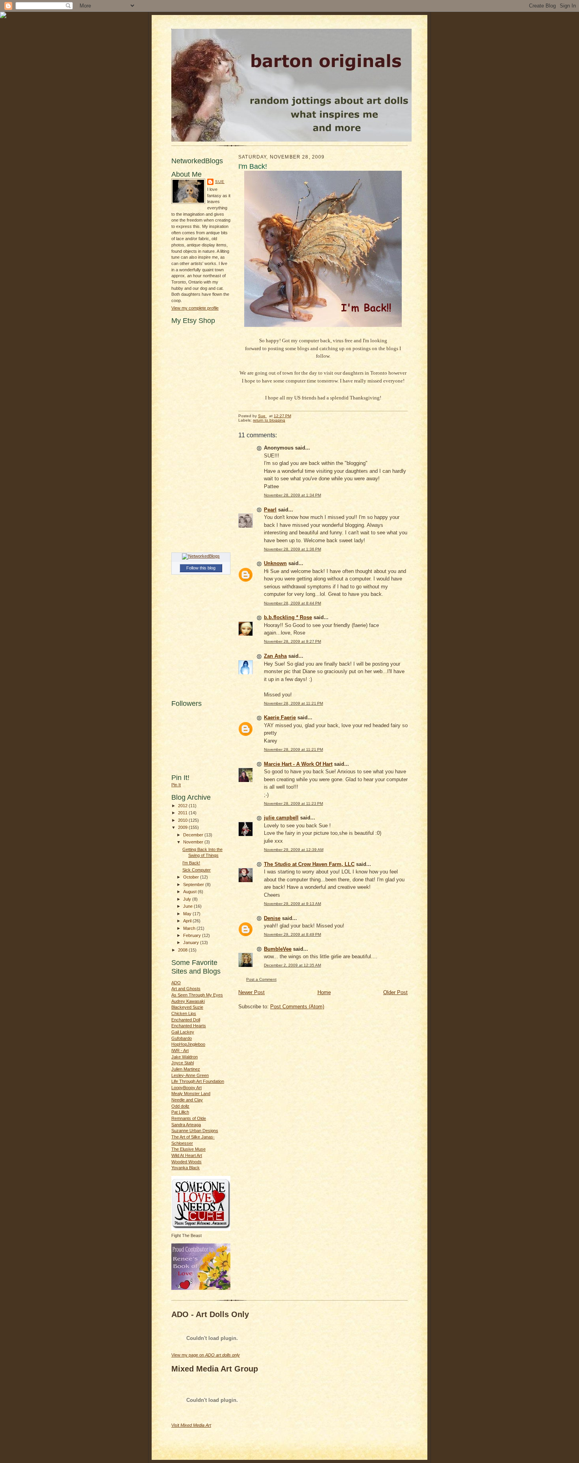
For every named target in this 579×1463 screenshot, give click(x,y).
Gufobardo (181, 1038)
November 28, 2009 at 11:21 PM (293, 703)
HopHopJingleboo (188, 1044)
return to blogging (269, 420)
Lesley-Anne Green (190, 1075)
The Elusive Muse (188, 1149)
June (188, 906)
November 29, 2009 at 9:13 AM (292, 903)
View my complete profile (195, 308)
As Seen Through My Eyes (197, 995)
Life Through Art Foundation (197, 1081)
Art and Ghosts (185, 988)
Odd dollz (180, 1106)
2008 (183, 950)
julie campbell (281, 818)
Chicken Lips (183, 1013)
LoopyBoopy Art (186, 1087)
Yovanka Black (185, 1167)
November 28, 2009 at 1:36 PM (292, 549)
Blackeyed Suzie (187, 1007)
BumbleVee (277, 949)
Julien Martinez (185, 1069)
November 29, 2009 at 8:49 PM (292, 934)
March (190, 928)
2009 (183, 827)
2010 (183, 820)
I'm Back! (191, 862)
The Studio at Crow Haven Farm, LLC (309, 864)
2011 (183, 812)
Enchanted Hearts (188, 1025)
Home (324, 992)
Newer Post (251, 992)
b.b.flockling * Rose (288, 617)
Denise (272, 918)
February (192, 935)
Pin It (176, 784)
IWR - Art (180, 1050)
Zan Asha (275, 656)
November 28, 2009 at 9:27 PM (292, 641)
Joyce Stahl (182, 1062)
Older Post (395, 992)
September (194, 884)
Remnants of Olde (188, 1118)
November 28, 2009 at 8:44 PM (292, 603)
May (188, 913)
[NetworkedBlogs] (201, 556)
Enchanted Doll (185, 1019)
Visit (191, 1425)
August (190, 891)
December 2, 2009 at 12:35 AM (292, 965)
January (191, 942)
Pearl (270, 510)
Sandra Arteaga (186, 1124)
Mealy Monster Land (190, 1093)
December (193, 834)
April (188, 920)
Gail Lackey (182, 1032)
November (193, 842)
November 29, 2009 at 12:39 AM (293, 849)
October (191, 877)
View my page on (205, 1355)
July (187, 899)
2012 (183, 805)
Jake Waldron (184, 1056)
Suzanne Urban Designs (194, 1130)
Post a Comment (261, 979)
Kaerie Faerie (280, 717)
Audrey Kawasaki (188, 1001)
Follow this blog (200, 567)
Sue (220, 181)
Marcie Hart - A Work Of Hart (298, 764)
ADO (176, 982)
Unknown (275, 563)
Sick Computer (196, 870)
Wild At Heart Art (186, 1155)
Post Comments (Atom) (297, 1007)
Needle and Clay (187, 1099)
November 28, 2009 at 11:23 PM (293, 803)
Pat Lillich (180, 1112)
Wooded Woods (186, 1161)
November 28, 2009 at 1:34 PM (292, 495)
